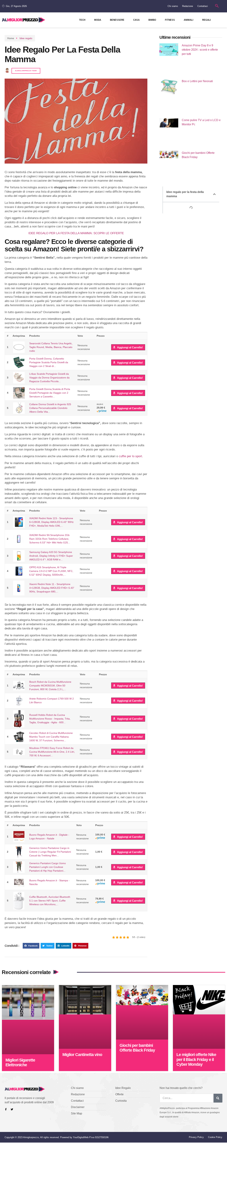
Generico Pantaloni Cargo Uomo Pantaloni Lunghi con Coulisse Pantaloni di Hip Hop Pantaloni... (47, 867)
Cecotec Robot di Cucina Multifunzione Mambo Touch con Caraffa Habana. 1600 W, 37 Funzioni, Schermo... (51, 737)
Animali (188, 20)
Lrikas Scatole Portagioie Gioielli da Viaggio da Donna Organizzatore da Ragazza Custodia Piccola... (49, 377)
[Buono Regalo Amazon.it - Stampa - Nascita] (19, 882)
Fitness (170, 20)
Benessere (117, 20)
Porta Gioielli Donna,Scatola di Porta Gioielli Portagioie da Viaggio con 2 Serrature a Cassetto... (49, 393)
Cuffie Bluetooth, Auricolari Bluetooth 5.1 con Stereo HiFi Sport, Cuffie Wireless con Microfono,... (49, 900)
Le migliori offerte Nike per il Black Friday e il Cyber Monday (196, 1059)
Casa (136, 20)
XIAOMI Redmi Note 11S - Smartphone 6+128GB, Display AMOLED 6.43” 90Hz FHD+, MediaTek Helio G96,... (51, 522)
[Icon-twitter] (12, 1109)
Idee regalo (26, 38)
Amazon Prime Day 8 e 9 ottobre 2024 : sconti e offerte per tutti (200, 49)
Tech (82, 20)
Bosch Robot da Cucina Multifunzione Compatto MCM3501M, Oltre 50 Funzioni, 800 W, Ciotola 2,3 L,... (50, 685)
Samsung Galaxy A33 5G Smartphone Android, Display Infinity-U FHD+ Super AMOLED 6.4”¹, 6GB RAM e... (51, 556)
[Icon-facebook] (6, 1109)
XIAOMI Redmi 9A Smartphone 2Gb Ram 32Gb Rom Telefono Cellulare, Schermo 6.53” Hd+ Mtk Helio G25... (49, 539)
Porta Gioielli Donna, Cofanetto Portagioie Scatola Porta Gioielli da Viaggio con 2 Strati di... (48, 362)
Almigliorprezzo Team (26, 71)
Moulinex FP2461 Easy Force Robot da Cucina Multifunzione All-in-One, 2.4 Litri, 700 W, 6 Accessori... (52, 752)
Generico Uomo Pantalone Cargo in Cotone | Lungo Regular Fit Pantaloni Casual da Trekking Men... (50, 852)
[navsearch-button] (216, 6)
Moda (97, 20)
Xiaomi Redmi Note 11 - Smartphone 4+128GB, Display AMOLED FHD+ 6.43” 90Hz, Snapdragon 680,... (51, 588)
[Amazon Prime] (101, 411)
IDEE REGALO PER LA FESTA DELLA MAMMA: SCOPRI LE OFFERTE (76, 233)
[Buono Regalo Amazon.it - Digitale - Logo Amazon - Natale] (19, 836)
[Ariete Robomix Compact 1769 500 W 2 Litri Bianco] (19, 700)
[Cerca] (218, 1098)
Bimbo (152, 20)
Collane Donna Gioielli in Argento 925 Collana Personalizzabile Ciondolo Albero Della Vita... (50, 408)
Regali (206, 20)
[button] (31, 946)
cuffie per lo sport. (131, 456)
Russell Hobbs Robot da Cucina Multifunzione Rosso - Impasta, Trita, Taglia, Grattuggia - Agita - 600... (49, 718)
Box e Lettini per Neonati (197, 81)
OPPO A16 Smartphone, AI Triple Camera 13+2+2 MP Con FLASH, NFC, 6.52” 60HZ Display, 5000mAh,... (51, 571)
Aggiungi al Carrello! (130, 347)
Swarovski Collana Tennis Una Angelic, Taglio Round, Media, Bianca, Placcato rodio (51, 347)
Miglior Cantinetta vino (82, 1054)
